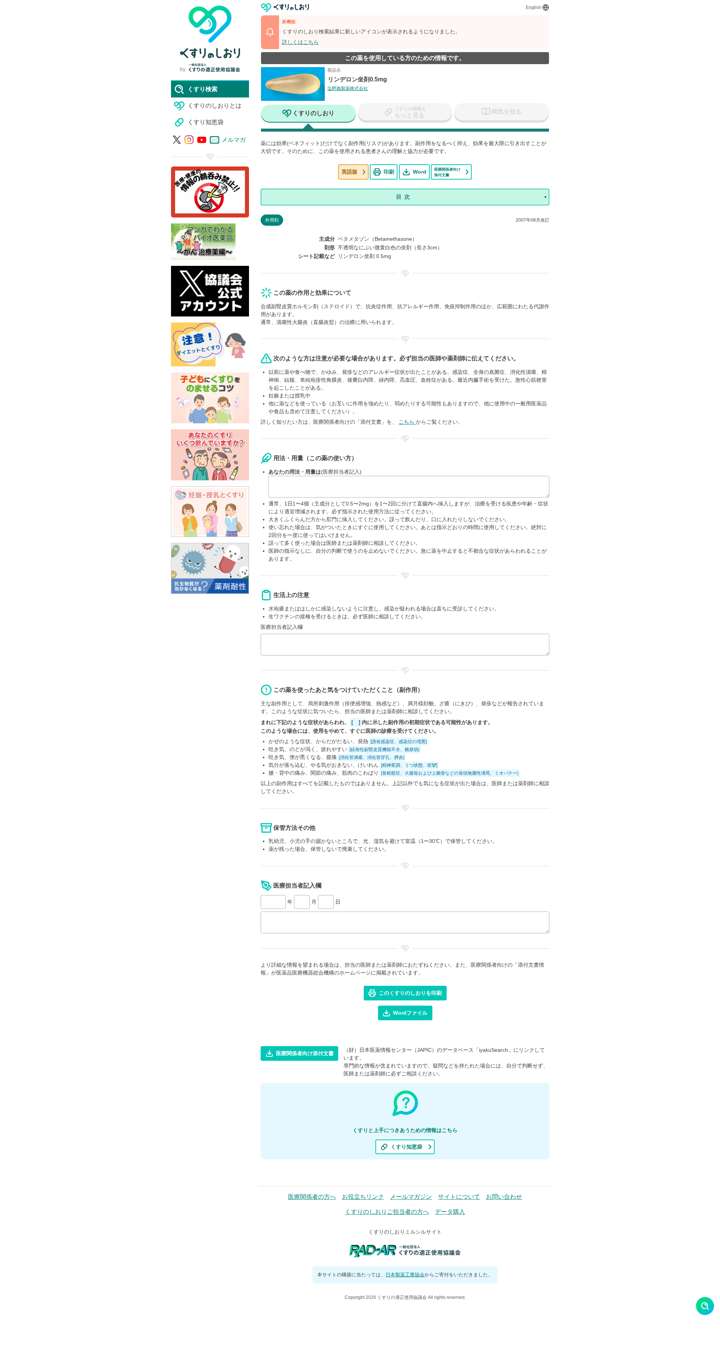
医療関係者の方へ (312, 1197)
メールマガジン (411, 1197)
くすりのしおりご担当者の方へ (387, 1212)
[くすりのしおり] (285, 7)
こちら (407, 422)
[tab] (308, 114)
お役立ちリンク (363, 1197)
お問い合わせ (504, 1197)
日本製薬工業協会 (405, 1275)
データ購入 (450, 1212)
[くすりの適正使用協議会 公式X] (177, 139)
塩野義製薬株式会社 (347, 88)
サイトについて (459, 1197)
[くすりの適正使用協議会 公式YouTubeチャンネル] (201, 139)
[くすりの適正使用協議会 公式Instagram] (189, 139)
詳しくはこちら (300, 42)
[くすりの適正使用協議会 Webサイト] (210, 67)
